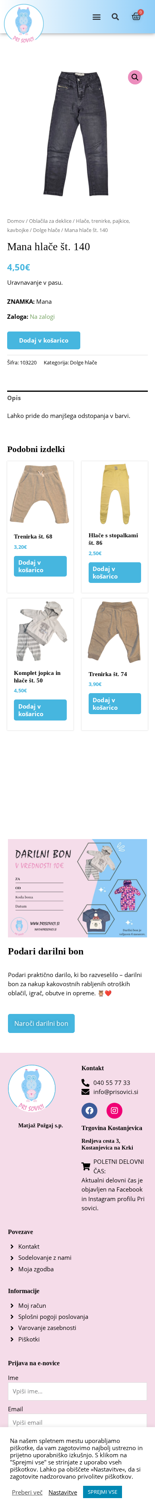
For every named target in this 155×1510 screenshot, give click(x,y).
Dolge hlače (46, 230)
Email (15, 1409)
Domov (16, 220)
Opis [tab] (14, 398)
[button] (96, 16)
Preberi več (27, 1492)
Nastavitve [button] (62, 1492)
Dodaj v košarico (43, 340)
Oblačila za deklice (50, 220)
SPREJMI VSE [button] (102, 1491)
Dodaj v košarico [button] (30, 566)
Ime (13, 1378)
